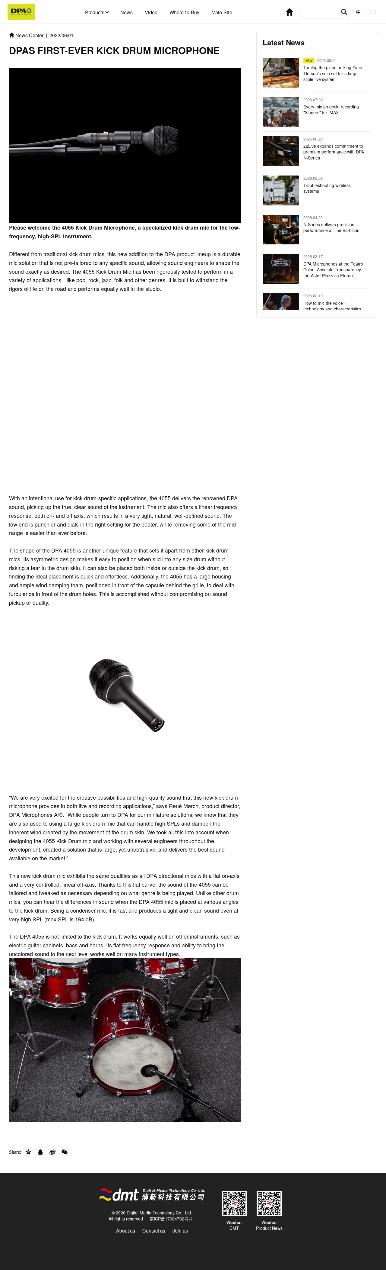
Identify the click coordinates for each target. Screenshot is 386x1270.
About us (125, 1230)
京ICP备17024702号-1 (171, 1219)
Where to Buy (184, 12)
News (126, 12)
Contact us (153, 1230)
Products (94, 12)
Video (151, 12)
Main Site (221, 12)
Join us (180, 1230)
